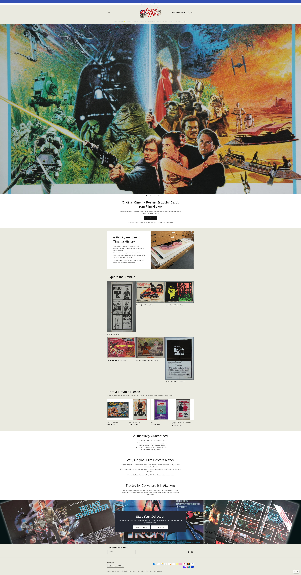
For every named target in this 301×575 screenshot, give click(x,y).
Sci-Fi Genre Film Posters (116, 360)
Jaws (152, 422)
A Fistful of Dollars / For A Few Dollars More (181, 423)
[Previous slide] (142, 195)
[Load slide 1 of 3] (146, 195)
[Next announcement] (193, 1)
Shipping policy (149, 571)
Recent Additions (113, 334)
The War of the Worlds (113, 422)
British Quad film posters (144, 305)
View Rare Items (159, 527)
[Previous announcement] (108, 1)
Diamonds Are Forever (134, 422)
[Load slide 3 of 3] (151, 195)
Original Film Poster (115, 571)
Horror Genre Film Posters (174, 305)
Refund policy (124, 571)
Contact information (158, 571)
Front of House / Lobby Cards (146, 360)
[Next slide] (154, 195)
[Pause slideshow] (158, 195)
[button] (109, 12)
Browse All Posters (141, 527)
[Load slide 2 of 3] (148, 195)
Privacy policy (132, 571)
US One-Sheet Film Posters (174, 382)
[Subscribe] (134, 552)
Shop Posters (150, 218)
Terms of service (140, 571)
